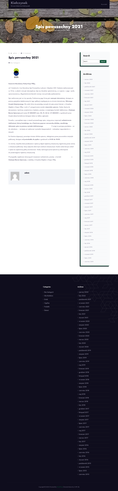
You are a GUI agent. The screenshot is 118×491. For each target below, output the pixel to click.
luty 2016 (87, 243)
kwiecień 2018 (88, 185)
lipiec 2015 (87, 258)
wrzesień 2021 (88, 90)
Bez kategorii (15, 63)
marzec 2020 (88, 127)
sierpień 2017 (88, 207)
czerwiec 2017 (88, 214)
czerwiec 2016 (88, 240)
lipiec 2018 (87, 174)
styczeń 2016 (88, 247)
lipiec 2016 (87, 236)
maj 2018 (87, 181)
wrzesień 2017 (88, 203)
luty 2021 (87, 101)
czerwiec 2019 (88, 149)
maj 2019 (87, 152)
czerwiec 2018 (88, 178)
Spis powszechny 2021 (62, 30)
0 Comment (27, 53)
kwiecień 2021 (88, 98)
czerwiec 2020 (89, 119)
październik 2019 (89, 138)
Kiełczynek (19, 3)
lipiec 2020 (87, 116)
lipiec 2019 (87, 145)
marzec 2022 (88, 79)
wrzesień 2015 (88, 254)
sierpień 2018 (88, 170)
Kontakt (104, 4)
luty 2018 (87, 192)
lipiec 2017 (87, 211)
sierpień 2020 (88, 112)
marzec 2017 (88, 225)
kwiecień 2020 (88, 123)
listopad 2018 (88, 163)
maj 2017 (87, 218)
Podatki (46, 307)
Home (50, 30)
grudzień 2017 (88, 196)
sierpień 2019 (88, 141)
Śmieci (46, 310)
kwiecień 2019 (88, 156)
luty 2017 (87, 229)
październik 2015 (89, 251)
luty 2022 (87, 83)
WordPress (60, 487)
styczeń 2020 (88, 134)
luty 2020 (87, 130)
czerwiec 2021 (88, 94)
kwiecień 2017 (88, 221)
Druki (46, 299)
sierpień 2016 (88, 232)
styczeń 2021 (88, 105)
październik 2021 (89, 87)
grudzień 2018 (88, 160)
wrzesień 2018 (88, 167)
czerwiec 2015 (88, 262)
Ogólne (46, 303)
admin (15, 53)
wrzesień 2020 (88, 108)
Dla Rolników (48, 296)
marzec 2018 (88, 189)
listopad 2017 (88, 200)
